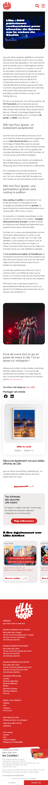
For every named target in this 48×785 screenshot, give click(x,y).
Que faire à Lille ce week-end (21, 562)
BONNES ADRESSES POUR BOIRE (15, 646)
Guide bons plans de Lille (12, 723)
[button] (37, 6)
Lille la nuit (24, 447)
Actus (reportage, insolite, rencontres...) (20, 558)
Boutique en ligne (11, 717)
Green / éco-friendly (12, 700)
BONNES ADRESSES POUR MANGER (16, 630)
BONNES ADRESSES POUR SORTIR (16, 662)
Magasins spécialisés (12, 676)
